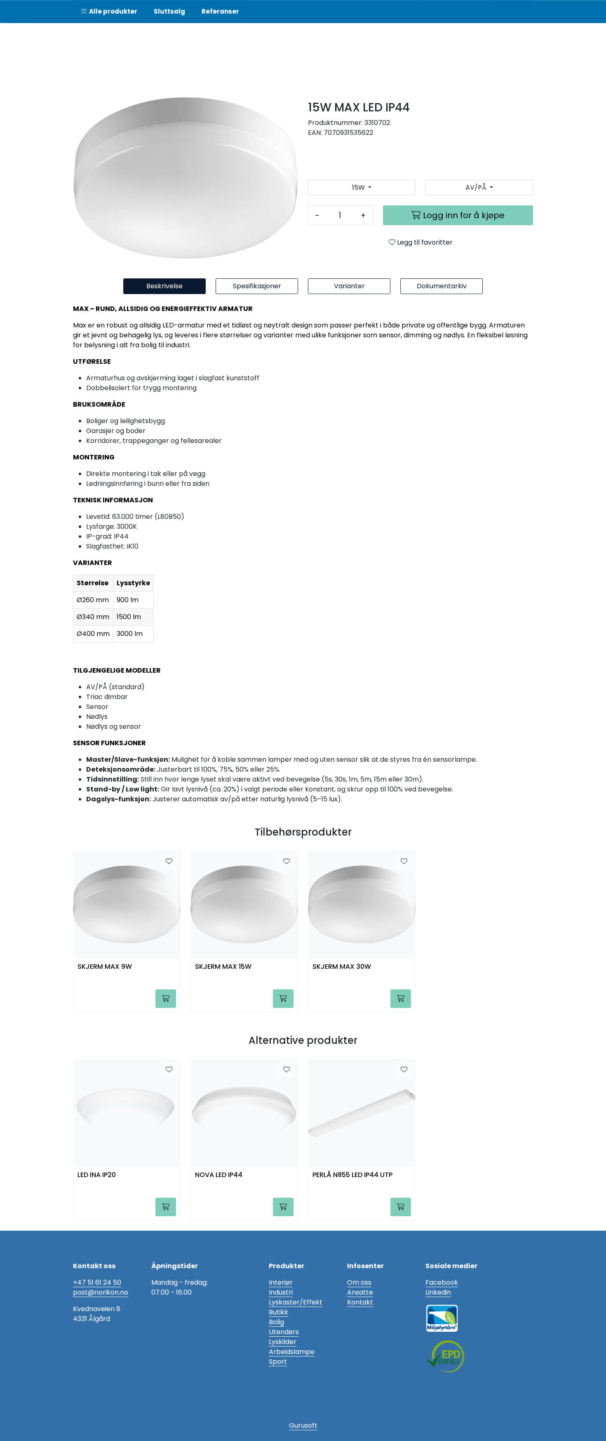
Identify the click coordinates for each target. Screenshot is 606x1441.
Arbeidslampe (292, 1351)
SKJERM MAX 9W (105, 967)
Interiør (281, 1282)
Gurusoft (303, 1425)
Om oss (359, 1282)
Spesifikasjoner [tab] (257, 286)
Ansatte (360, 1292)
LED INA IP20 (97, 1175)
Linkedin (438, 1292)
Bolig (276, 1322)
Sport (278, 1361)
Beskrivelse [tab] (164, 286)
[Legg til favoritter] (169, 861)
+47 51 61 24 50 (97, 1282)
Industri (281, 1292)
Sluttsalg (169, 11)
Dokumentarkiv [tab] (442, 286)
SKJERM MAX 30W (341, 967)
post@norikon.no (100, 1292)
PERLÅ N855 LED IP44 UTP (352, 1175)
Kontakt (360, 1302)
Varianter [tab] (349, 286)
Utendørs (284, 1332)
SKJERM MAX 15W (223, 967)
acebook (443, 1282)
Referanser (220, 11)
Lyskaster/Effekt (295, 1302)
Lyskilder (282, 1342)
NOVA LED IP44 (218, 1175)
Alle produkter (112, 11)
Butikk (278, 1312)
